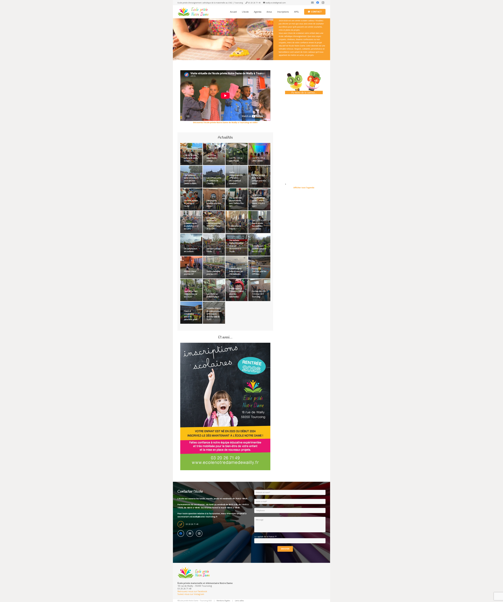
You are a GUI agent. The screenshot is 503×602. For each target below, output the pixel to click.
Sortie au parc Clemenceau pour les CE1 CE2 (259, 249)
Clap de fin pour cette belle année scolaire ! (191, 158)
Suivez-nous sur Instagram (190, 594)
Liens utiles (239, 601)
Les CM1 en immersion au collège (212, 158)
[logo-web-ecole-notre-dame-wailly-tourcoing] (194, 12)
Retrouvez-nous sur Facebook (192, 591)
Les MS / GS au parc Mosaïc (235, 159)
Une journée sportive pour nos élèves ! (214, 203)
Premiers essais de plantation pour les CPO (191, 226)
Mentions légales (223, 601)
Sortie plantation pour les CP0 (213, 273)
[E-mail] (312, 2)
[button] (250, 11)
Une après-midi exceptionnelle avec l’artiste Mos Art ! (236, 202)
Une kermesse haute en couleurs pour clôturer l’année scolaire (191, 179)
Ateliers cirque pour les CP (190, 273)
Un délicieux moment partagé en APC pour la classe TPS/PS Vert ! (258, 201)
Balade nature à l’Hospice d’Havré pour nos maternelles (236, 292)
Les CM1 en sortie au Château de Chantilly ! (214, 181)
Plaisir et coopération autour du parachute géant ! (191, 315)
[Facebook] (317, 2)
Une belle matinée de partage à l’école (191, 203)
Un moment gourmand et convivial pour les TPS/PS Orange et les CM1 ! (214, 223)
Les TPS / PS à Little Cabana (258, 159)
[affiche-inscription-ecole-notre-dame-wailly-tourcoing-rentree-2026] (225, 406)
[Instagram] (323, 2)
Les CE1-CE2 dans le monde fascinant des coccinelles (257, 224)
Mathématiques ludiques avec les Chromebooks (236, 271)
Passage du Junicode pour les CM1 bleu (259, 271)
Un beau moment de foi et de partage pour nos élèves (259, 179)
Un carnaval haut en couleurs (190, 250)
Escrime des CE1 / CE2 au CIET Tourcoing (259, 294)
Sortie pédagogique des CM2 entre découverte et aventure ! (236, 178)
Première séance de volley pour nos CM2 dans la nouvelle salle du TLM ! (214, 314)
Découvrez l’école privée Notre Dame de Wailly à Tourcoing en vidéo (225, 122)
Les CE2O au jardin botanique (213, 295)
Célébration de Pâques (235, 227)
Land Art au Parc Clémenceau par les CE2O (191, 294)
